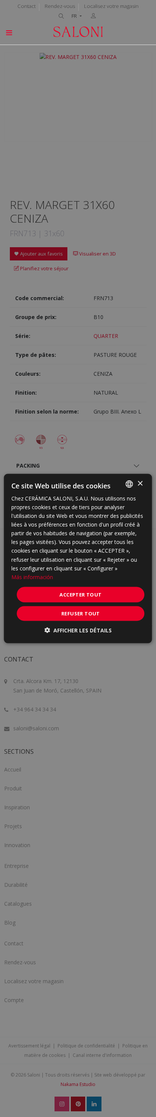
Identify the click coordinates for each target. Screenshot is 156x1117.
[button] (78, 630)
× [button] (140, 483)
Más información (32, 576)
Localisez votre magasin (111, 6)
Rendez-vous (60, 6)
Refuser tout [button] (80, 613)
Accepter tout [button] (80, 594)
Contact (26, 6)
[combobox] (129, 484)
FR (75, 16)
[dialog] (78, 558)
